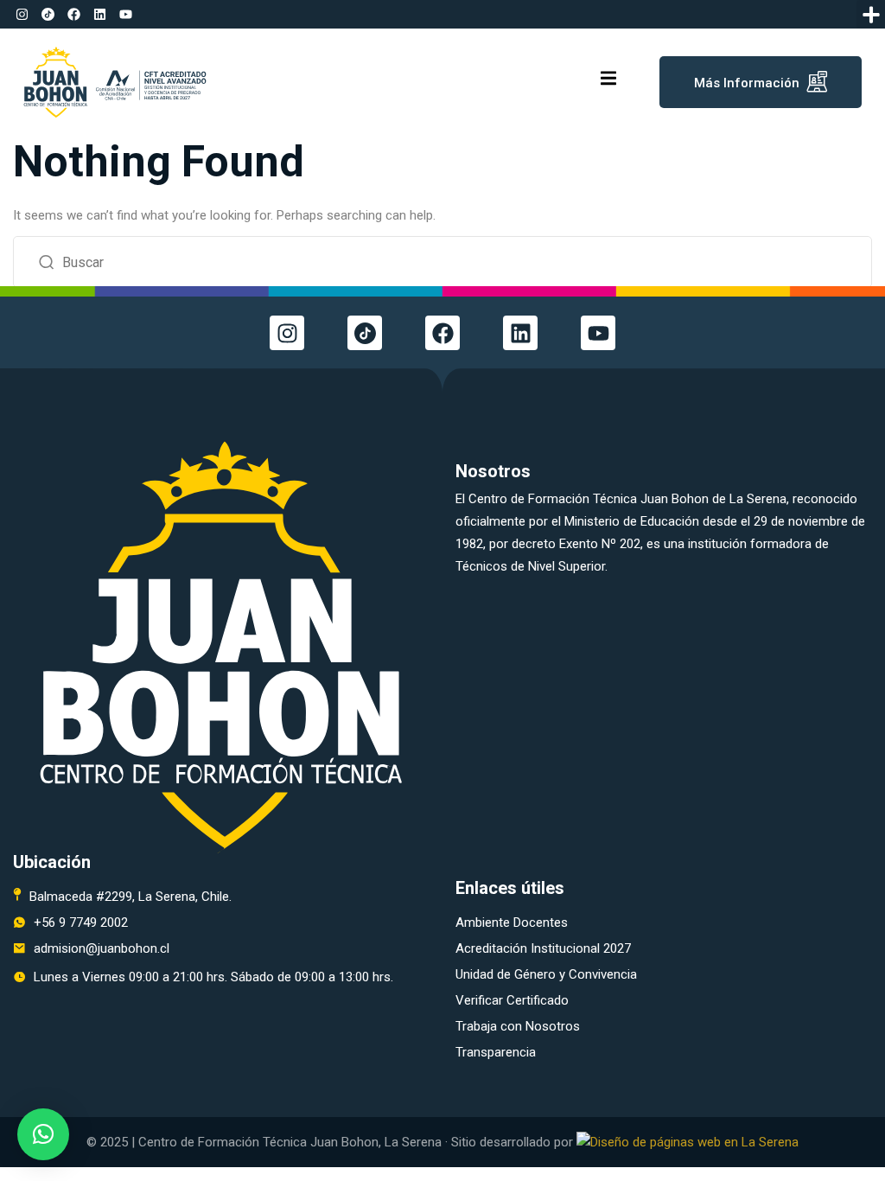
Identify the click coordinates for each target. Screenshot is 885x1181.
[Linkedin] (99, 15)
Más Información (746, 83)
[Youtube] (125, 15)
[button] (870, 14)
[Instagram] (22, 15)
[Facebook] (73, 15)
